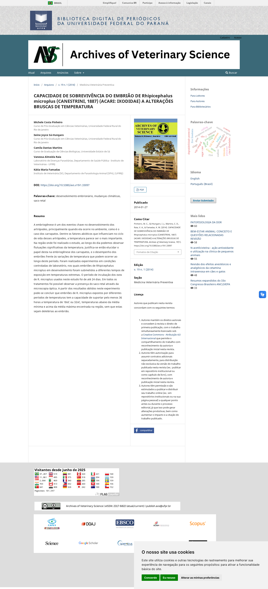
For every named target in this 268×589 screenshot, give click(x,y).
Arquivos (45, 72)
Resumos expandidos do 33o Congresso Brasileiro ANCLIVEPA (210, 282)
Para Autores (198, 101)
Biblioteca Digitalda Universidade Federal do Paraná (113, 21)
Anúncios (62, 72)
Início (37, 84)
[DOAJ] (88, 523)
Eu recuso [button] (169, 577)
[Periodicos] (52, 523)
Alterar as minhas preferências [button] (200, 577)
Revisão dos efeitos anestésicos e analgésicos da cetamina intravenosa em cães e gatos (211, 267)
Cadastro (225, 37)
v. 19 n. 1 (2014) (66, 84)
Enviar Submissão (203, 200)
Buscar (232, 72)
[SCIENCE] (52, 543)
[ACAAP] (161, 523)
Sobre (78, 72)
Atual (31, 72)
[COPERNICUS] (125, 543)
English (195, 178)
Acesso (238, 37)
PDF (141, 189)
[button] (144, 430)
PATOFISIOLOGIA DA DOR (206, 222)
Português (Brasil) (202, 184)
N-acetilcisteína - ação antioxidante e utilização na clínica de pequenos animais (212, 251)
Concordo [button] (150, 577)
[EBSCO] (125, 523)
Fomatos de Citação (147, 252)
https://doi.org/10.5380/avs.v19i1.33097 (65, 185)
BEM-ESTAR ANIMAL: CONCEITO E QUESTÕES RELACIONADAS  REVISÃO (211, 235)
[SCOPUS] (198, 523)
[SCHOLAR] (88, 543)
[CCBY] (107, 506)
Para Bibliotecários (201, 106)
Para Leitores (198, 95)
